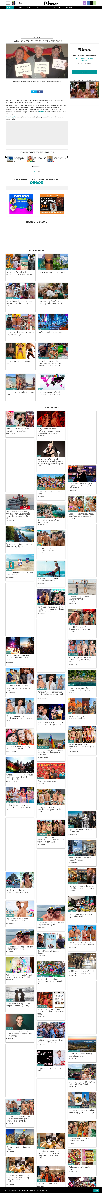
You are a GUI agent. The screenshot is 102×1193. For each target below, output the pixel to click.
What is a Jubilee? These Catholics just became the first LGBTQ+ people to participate (19, 777)
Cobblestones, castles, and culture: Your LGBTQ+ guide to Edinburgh (82, 1111)
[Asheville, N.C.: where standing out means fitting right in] (82, 1044)
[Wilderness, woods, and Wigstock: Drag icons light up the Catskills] (20, 965)
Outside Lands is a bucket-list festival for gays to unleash (17, 430)
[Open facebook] (88, 3)
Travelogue (10, 1144)
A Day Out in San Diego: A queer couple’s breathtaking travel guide (19, 1004)
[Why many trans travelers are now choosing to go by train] (20, 534)
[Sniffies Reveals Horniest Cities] (53, 322)
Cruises (8, 944)
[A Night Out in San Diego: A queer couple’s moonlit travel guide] (82, 961)
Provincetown (43, 358)
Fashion (8, 358)
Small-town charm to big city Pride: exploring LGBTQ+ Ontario (82, 1083)
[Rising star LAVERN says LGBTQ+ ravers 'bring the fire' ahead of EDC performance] (20, 1022)
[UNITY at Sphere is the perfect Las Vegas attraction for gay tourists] (51, 712)
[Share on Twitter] (34, 91)
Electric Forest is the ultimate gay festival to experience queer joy (81, 515)
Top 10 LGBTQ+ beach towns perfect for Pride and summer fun (19, 919)
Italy (7, 772)
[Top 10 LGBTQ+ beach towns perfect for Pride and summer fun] (20, 909)
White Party (10, 329)
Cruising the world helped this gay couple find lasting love (19, 948)
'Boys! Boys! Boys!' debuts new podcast (49, 1069)
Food (70, 1164)
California (40, 804)
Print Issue (10, 541)
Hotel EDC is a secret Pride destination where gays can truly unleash (81, 629)
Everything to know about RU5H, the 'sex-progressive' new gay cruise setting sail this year (50, 431)
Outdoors (41, 269)
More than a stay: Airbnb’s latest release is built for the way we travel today (51, 1012)
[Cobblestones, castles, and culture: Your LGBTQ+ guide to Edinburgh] (82, 1100)
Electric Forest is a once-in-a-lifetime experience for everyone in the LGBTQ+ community (50, 840)
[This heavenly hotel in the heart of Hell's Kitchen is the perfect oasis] (82, 876)
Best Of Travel (41, 7)
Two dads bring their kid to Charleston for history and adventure (79, 599)
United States (42, 747)
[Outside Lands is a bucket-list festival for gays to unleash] (20, 419)
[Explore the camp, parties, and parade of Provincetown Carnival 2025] (20, 795)
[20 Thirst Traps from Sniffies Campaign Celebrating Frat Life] (53, 291)
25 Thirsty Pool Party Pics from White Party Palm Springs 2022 (20, 333)
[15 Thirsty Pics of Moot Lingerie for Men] (20, 351)
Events (40, 298)
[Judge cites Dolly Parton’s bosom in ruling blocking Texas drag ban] (30, 159)
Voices (20, 7)
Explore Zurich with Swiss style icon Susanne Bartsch (82, 830)
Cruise (39, 426)
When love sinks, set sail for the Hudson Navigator (80, 859)
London (71, 911)
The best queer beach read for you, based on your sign (19, 573)
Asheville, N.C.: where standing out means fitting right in (82, 1055)
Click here (42, 112)
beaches (9, 569)
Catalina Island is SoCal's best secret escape (48, 521)
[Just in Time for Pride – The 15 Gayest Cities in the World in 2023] (20, 262)
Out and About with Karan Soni (49, 1184)
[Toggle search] (84, 3)
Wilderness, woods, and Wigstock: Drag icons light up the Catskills (19, 976)
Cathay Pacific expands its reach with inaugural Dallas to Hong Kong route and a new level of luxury (18, 1178)
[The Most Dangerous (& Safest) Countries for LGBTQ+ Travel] (53, 382)
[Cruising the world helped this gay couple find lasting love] (20, 937)
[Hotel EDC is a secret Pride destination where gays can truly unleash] (82, 617)
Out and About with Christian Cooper (48, 952)
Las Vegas (40, 604)
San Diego (9, 1000)
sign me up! (84, 72)
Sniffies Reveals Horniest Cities (50, 332)
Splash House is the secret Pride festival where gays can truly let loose (49, 809)
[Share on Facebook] (40, 91)
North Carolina (42, 976)
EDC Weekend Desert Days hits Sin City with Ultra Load (82, 1140)
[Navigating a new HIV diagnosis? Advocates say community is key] (50, 159)
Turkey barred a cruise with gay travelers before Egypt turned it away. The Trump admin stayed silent (18, 515)
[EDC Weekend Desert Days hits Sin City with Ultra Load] (82, 1129)
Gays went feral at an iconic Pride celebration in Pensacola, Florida (81, 944)
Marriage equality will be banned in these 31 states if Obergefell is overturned (50, 752)
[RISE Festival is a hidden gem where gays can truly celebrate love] (20, 676)
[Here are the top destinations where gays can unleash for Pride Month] (51, 538)
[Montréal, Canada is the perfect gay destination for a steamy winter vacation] (20, 706)
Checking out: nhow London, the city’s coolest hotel (81, 915)
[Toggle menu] (8, 3)
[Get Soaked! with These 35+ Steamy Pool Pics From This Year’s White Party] (20, 291)
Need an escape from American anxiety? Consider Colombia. (18, 891)
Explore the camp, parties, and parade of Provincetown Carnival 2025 (18, 807)
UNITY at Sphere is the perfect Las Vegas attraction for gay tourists (50, 723)
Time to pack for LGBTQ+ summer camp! (50, 493)
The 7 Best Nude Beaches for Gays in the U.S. (20, 393)
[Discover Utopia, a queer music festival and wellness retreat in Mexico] (20, 645)
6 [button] (38, 166)
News (8, 509)
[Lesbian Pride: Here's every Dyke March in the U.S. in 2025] (51, 1030)
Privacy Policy (33, 1190)
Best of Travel (43, 329)
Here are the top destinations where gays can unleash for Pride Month (50, 550)
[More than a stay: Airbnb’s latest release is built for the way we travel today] (51, 1000)
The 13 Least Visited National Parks (52, 272)
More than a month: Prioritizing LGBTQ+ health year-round (18, 747)
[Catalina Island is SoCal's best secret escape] (51, 510)
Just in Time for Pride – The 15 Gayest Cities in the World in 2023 (19, 273)
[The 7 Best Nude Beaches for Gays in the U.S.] (20, 382)
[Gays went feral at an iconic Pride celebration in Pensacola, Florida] (82, 933)
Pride (39, 545)
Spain (70, 713)
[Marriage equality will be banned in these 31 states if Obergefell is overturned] (51, 741)
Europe (70, 741)
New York (40, 778)
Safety (40, 389)
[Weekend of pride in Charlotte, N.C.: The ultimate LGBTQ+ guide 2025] (51, 969)
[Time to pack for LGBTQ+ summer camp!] (51, 482)
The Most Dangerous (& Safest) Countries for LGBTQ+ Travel (50, 393)
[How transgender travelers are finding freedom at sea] (51, 569)
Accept (96, 1190)
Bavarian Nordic (11, 743)
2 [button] (34, 166)
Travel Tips (10, 269)
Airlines (9, 1172)
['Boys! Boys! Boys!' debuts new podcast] (51, 1058)
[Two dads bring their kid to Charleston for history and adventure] (82, 587)
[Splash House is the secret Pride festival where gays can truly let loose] (51, 797)
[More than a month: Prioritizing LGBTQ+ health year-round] (20, 737)
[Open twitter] (91, 3)
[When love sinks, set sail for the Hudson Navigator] (82, 848)
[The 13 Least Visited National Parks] (53, 262)
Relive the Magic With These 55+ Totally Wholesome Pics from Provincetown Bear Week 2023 (51, 363)
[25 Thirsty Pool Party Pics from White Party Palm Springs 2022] (20, 322)
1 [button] (33, 166)
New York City (73, 883)
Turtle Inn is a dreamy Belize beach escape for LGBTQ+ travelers (82, 689)
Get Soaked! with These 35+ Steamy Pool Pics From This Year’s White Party (20, 303)
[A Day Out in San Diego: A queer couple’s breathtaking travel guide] (20, 993)
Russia (36, 37)
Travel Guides (73, 594)
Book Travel (69, 7)
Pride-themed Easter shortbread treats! (81, 1168)
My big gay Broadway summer (49, 781)
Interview (9, 1029)
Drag (7, 972)
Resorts (29, 7)
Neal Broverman (37, 85)
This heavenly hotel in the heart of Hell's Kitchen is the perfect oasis (82, 887)
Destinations (10, 426)
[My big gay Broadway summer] (51, 771)
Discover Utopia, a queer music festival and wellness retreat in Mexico (18, 657)
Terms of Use (43, 1190)
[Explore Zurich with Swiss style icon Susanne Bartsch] (82, 819)
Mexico (8, 652)
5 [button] (37, 166)
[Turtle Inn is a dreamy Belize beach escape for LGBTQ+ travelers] (82, 678)
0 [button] (32, 166)
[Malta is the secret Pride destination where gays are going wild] (82, 734)
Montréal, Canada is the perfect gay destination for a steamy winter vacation (19, 718)
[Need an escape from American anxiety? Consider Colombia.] (20, 880)
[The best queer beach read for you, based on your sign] (20, 562)
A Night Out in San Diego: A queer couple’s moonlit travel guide (81, 972)
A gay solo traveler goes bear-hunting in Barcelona (80, 717)
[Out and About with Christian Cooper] (51, 941)
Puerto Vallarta (12, 1114)
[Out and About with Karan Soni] (51, 1174)
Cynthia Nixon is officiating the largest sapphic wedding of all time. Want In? (80, 485)
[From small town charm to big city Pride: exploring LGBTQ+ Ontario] (82, 1072)
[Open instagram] (94, 3)
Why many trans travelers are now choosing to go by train (19, 545)
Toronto (71, 1079)
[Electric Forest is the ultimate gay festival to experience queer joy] (82, 504)
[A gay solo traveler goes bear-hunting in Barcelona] (82, 706)
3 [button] (35, 166)
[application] (84, 90)
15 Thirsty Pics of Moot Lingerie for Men (19, 362)
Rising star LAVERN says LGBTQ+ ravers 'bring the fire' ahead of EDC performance (19, 1034)
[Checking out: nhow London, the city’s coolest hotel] (82, 904)
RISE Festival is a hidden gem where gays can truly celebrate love (18, 688)
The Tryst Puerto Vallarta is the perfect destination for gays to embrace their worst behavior (18, 1119)
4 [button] (36, 166)
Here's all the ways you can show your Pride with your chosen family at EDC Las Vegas (50, 609)
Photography (11, 298)
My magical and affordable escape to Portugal (19, 1148)
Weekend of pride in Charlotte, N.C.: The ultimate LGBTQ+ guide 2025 (50, 981)
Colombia (9, 887)
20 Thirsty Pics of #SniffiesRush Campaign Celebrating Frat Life (51, 302)
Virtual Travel (55, 7)
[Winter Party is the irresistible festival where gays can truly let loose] (82, 648)
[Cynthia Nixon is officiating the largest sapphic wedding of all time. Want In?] (82, 474)
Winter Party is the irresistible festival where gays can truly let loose (80, 659)
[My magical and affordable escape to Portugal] (20, 1137)
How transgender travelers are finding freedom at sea (49, 580)
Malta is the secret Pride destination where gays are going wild (81, 746)
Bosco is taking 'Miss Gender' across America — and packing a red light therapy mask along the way (50, 462)
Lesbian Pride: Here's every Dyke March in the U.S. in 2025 (50, 1041)
